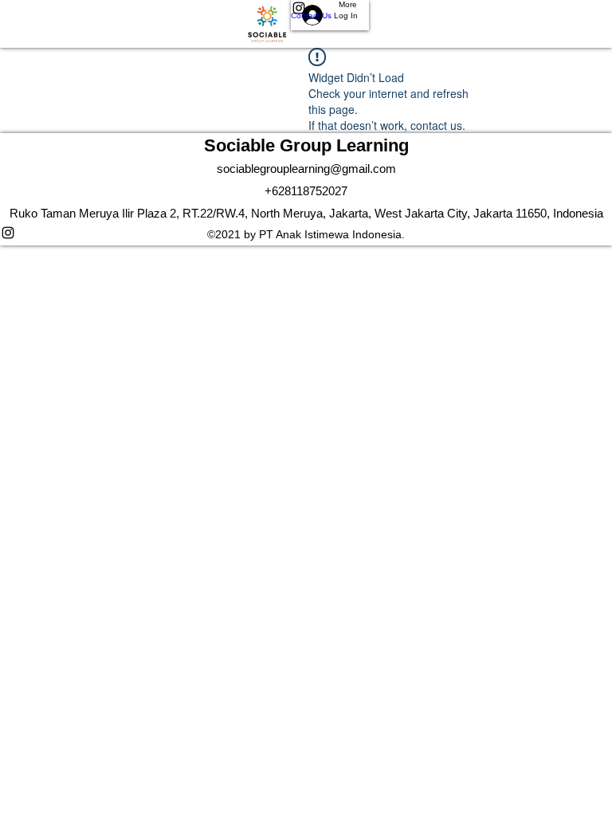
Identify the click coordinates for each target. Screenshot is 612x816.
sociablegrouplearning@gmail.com (306, 168)
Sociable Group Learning (306, 145)
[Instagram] (306, 233)
